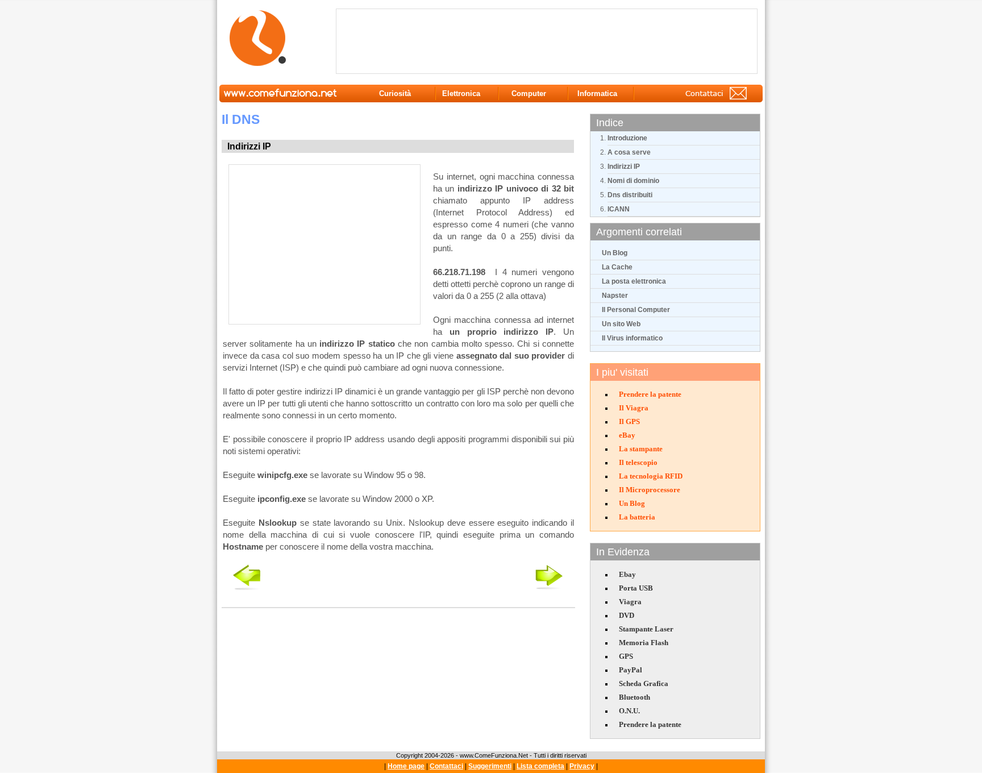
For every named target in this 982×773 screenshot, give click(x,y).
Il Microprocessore (649, 489)
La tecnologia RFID (651, 476)
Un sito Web (621, 324)
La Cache (617, 267)
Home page (406, 766)
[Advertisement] (549, 40)
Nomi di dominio (633, 181)
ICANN (618, 209)
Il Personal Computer (636, 310)
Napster (615, 296)
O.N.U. (629, 710)
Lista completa (540, 766)
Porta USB (636, 588)
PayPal (630, 670)
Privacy (581, 766)
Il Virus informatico (632, 338)
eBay (627, 435)
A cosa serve (629, 152)
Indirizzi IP (623, 167)
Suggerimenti (489, 766)
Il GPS (629, 421)
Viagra (630, 601)
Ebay (627, 574)
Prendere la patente (650, 394)
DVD (626, 615)
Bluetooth (634, 697)
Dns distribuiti (629, 195)
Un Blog (614, 253)
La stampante (641, 448)
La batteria (637, 517)
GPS (626, 656)
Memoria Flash (643, 642)
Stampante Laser (646, 629)
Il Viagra (633, 408)
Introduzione (627, 138)
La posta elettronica (634, 281)
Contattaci (446, 766)
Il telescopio (638, 462)
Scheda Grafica (643, 683)
